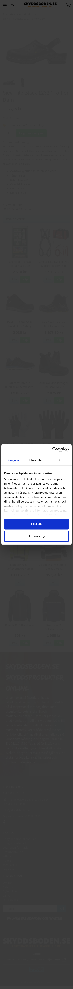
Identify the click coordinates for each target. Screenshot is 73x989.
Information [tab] (36, 459)
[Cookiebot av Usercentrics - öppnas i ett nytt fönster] (52, 449)
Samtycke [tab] (13, 459)
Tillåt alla (36, 524)
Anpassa (34, 536)
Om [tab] (59, 459)
